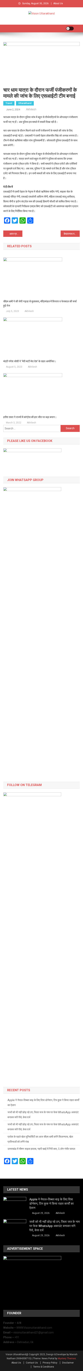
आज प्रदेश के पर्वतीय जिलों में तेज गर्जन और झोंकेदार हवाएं (15, 233)
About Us (58, 3)
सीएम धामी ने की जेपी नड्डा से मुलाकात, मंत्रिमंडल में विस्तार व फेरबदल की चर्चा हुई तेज (40, 303)
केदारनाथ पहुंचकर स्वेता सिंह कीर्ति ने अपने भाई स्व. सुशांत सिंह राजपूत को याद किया (72, 233)
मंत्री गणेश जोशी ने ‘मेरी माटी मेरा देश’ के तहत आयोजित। (29, 361)
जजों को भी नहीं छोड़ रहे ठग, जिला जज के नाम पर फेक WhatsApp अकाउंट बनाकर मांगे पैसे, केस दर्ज (43, 1115)
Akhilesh (31, 109)
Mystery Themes (67, 1358)
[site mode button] (70, 28)
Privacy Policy (50, 1362)
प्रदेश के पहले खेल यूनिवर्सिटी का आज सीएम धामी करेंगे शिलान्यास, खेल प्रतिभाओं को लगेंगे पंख (40, 1139)
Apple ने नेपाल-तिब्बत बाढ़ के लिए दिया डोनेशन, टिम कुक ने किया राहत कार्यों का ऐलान (43, 1103)
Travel (9, 103)
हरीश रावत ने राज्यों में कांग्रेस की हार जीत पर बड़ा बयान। (30, 417)
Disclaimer (68, 1362)
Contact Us (32, 1362)
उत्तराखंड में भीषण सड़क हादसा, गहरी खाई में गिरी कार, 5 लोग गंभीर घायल (41, 1148)
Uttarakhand (24, 103)
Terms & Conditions (43, 1366)
